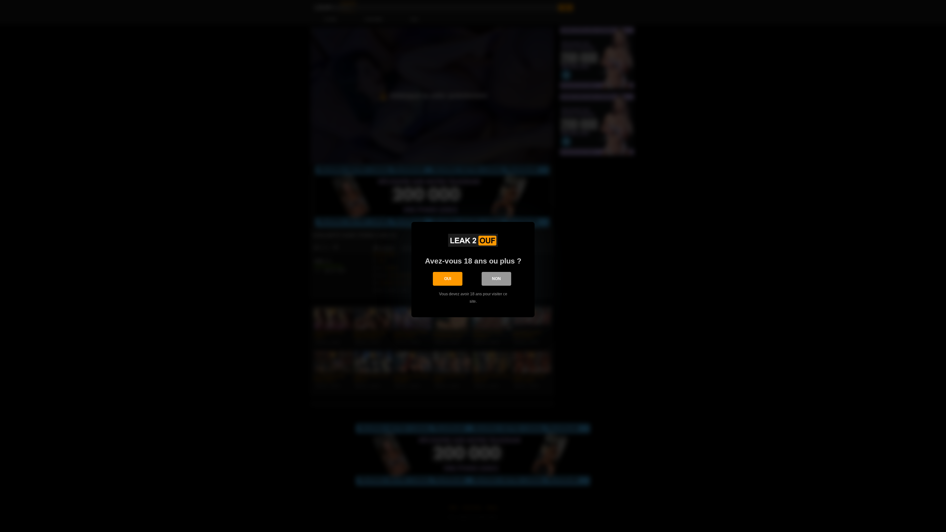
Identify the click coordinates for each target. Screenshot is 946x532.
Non (496, 279)
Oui (447, 279)
